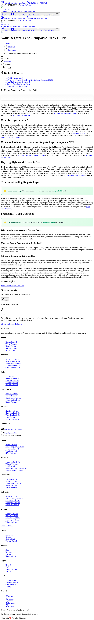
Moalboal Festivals (12, 481)
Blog (34, 11)
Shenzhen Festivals (12, 449)
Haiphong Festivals (12, 413)
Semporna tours (48, 222)
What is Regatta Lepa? (14, 78)
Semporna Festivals (13, 462)
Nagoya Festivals (12, 348)
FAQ (7, 567)
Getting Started (11, 539)
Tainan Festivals (11, 522)
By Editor (7, 61)
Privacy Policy (11, 580)
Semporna (20, 286)
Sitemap (8, 586)
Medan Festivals (11, 496)
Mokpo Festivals (12, 396)
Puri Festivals (10, 376)
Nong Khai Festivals (13, 361)
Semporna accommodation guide (65, 113)
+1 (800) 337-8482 (10, 433)
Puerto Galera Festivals (14, 483)
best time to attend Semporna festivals (31, 155)
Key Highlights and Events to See (18, 82)
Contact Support (11, 569)
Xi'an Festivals (11, 453)
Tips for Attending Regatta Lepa (18, 84)
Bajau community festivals (75, 175)
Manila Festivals (11, 485)
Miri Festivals (10, 466)
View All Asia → (7, 526)
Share (6, 300)
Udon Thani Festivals (13, 363)
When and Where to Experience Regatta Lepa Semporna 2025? (29, 80)
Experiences (17, 11)
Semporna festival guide (21, 115)
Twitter (10, 600)
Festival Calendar (12, 541)
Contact (29, 5)
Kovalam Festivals (12, 381)
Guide (8, 286)
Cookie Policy (11, 584)
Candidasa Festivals (13, 501)
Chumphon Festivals (13, 367)
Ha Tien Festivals (12, 411)
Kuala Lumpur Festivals (14, 470)
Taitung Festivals (12, 514)
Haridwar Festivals (12, 379)
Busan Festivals (11, 402)
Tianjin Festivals (11, 451)
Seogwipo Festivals (13, 400)
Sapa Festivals (11, 417)
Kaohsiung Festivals (13, 518)
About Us (23, 5)
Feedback (9, 571)
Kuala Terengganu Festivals (16, 468)
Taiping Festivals (12, 464)
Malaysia (13, 286)
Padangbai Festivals (13, 503)
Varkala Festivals (12, 385)
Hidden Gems (11, 556)
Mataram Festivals (12, 505)
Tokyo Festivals (11, 344)
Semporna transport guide (10, 137)
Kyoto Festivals (11, 346)
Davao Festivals (11, 487)
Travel (3, 286)
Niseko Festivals (11, 342)
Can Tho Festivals (12, 419)
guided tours (60, 191)
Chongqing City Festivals (15, 447)
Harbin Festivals (11, 445)
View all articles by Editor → (11, 324)
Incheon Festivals (12, 394)
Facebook (11, 597)
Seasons (10, 11)
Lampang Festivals (12, 359)
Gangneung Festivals (13, 398)
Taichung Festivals (12, 520)
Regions (4, 11)
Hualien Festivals (12, 516)
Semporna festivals (79, 133)
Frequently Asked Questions (16, 86)
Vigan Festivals (11, 479)
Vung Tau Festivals (12, 415)
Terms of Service (12, 582)
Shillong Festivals (12, 383)
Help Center (10, 565)
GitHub (11, 606)
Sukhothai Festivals (13, 365)
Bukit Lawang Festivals (14, 499)
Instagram (11, 603)
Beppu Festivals (11, 350)
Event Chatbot (27, 11)
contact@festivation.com (13, 429)
